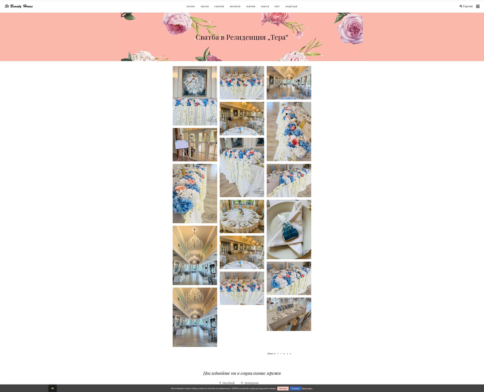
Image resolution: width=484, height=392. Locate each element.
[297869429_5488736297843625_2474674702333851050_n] (242, 216)
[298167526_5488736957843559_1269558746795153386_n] (289, 229)
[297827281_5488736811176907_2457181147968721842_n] (289, 180)
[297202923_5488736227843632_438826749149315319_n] (289, 314)
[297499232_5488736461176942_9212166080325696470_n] (242, 83)
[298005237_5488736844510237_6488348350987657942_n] (242, 252)
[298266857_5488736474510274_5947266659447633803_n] (195, 317)
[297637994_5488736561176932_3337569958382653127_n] (195, 193)
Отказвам (295, 388)
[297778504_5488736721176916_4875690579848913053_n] (289, 83)
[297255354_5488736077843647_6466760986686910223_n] (195, 144)
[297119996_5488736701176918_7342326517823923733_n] (242, 167)
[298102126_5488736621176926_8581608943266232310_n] (242, 288)
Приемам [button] (283, 388)
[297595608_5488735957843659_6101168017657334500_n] (195, 95)
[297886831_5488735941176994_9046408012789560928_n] (195, 255)
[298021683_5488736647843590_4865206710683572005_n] (289, 278)
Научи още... (307, 388)
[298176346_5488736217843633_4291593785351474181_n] (242, 118)
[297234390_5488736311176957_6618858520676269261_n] (289, 131)
